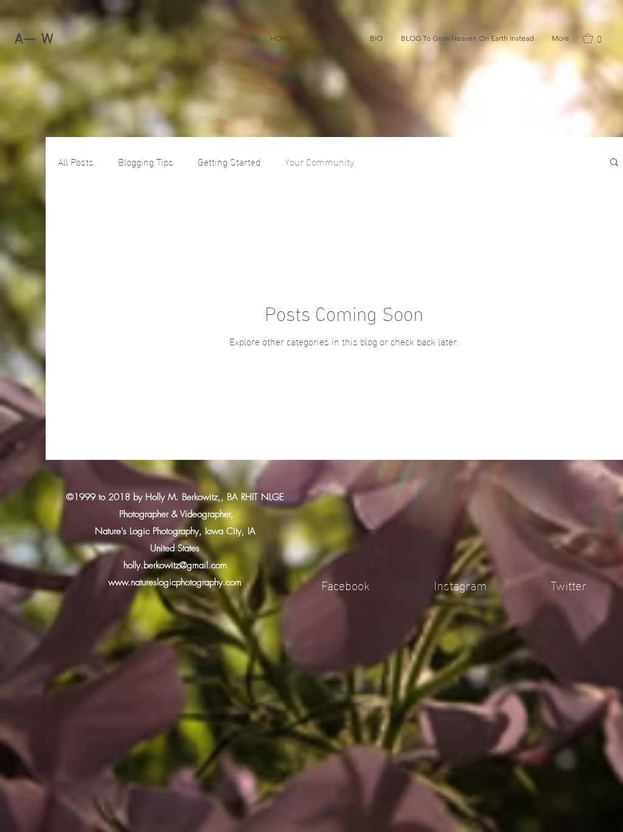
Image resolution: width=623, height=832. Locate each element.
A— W (34, 39)
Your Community (319, 161)
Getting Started (229, 161)
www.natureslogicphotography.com (175, 582)
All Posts (76, 161)
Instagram (460, 584)
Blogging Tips (145, 161)
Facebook (345, 584)
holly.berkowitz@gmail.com (175, 565)
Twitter (568, 584)
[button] (595, 38)
